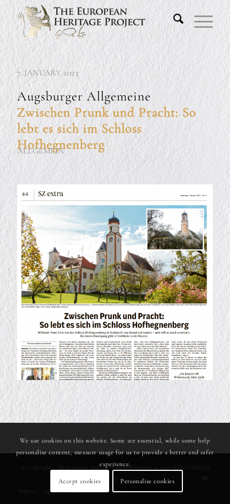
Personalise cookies (147, 481)
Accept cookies (79, 481)
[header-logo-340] (95, 21)
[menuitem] (173, 21)
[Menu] (198, 21)
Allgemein (40, 150)
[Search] (173, 21)
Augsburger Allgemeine (106, 120)
